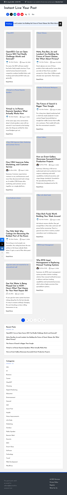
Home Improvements (12, 416)
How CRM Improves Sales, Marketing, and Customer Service (17, 164)
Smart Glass (10, 446)
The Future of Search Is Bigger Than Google (20, 343)
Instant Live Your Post (20, 8)
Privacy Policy (54, 482)
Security (8, 439)
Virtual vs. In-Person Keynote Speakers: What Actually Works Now (16, 111)
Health (8, 412)
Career (8, 378)
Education (9, 393)
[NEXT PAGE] (44, 320)
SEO (7, 443)
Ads (7, 367)
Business (8, 374)
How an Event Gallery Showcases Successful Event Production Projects (48, 159)
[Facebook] (2, 240)
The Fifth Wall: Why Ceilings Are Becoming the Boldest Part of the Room (17, 233)
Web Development (12, 462)
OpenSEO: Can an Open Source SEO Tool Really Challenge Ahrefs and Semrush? (31, 333)
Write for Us (53, 488)
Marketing (9, 424)
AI (7, 371)
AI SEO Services (55, 479)
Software (9, 450)
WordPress (9, 465)
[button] (44, 320)
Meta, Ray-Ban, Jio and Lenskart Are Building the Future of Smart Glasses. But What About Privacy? (32, 338)
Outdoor (9, 428)
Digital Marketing (11, 390)
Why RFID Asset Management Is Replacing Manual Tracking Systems (47, 262)
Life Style (9, 420)
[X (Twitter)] (2, 244)
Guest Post (9, 408)
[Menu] (33, 14)
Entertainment (10, 397)
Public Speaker (10, 431)
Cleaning (9, 386)
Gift (7, 405)
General (8, 401)
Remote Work (10, 435)
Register (52, 485)
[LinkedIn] (2, 248)
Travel (8, 458)
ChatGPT (9, 382)
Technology (9, 454)
